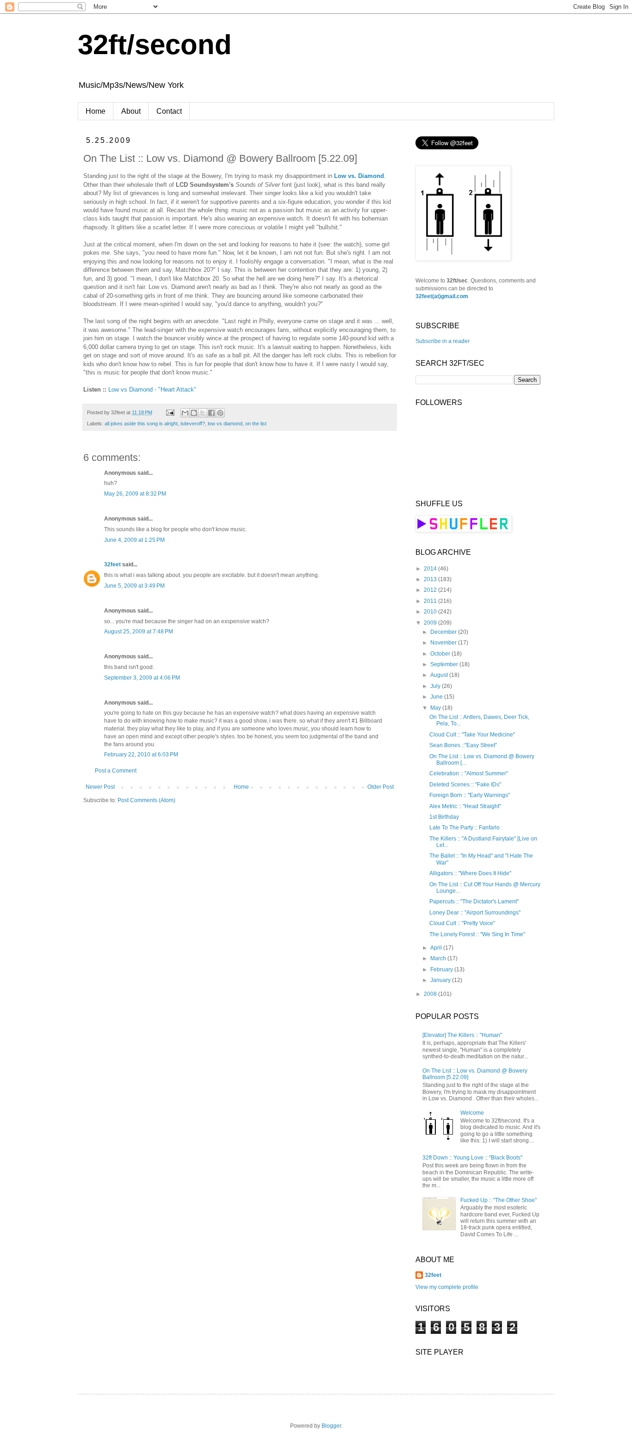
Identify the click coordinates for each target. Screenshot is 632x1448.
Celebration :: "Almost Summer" (468, 773)
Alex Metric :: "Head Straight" (465, 806)
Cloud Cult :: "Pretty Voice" (462, 923)
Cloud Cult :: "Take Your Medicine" (472, 734)
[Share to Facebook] (211, 412)
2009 (431, 623)
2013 (431, 579)
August (439, 675)
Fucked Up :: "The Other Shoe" (498, 1200)
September (444, 664)
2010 (431, 611)
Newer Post (100, 787)
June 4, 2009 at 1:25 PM (134, 540)
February (442, 969)
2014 (431, 568)
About (131, 111)
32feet (112, 564)
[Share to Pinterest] (220, 412)
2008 (431, 994)
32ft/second (155, 44)
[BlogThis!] (193, 412)
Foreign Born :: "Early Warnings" (469, 795)
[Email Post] (170, 412)
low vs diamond (225, 423)
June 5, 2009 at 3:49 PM (134, 586)
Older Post (380, 787)
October (441, 653)
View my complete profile (446, 1287)
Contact (169, 111)
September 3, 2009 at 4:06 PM (142, 678)
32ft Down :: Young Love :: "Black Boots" (472, 1157)
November (444, 642)
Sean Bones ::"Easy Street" (463, 745)
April (436, 948)
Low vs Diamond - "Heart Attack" (152, 389)
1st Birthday (444, 817)
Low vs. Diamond (359, 175)
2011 (431, 601)
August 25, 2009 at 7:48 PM (138, 631)
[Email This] (185, 412)
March (438, 958)
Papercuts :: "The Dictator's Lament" (474, 901)
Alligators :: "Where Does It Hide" (470, 873)
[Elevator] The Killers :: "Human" (462, 1035)
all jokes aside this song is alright (141, 423)
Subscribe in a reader (442, 341)
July (436, 686)
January (441, 980)
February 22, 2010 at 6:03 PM (141, 754)
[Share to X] (202, 412)
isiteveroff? (192, 423)
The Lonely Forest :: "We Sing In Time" (477, 934)
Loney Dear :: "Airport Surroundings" (474, 912)
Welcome (472, 1113)
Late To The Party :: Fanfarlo (464, 827)
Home (95, 111)
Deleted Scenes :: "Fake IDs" (465, 784)
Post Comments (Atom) (146, 800)
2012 (431, 590)
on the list (255, 423)
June (437, 696)
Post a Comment (115, 770)
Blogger (331, 1426)
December (444, 632)
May (436, 708)
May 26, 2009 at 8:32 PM (135, 494)
